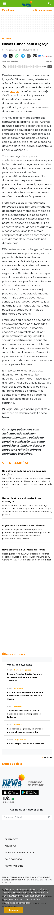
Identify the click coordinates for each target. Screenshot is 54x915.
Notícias (47, 757)
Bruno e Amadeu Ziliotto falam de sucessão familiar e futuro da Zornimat (24, 677)
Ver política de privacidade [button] (17, 903)
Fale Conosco (13, 859)
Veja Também (15, 463)
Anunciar (10, 846)
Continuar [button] (13, 910)
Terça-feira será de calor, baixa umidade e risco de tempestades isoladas (24, 713)
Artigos (6, 38)
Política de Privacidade (19, 852)
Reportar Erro (14, 866)
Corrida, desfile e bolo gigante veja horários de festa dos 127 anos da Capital (25, 695)
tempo (14, 91)
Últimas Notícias (13, 654)
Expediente (11, 839)
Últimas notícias (42, 10)
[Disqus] (27, 608)
